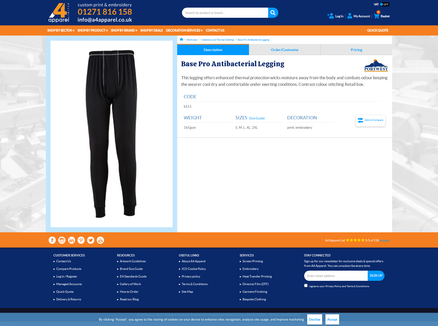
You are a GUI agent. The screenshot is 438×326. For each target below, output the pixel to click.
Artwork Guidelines (133, 261)
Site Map (187, 291)
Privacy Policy (333, 286)
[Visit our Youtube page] (100, 240)
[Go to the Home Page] (181, 39)
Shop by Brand (123, 30)
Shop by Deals (151, 30)
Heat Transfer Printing (257, 276)
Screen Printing (253, 261)
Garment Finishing (255, 291)
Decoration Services (183, 30)
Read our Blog (129, 299)
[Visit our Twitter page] (91, 240)
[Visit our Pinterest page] (81, 240)
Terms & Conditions (195, 284)
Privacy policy (191, 276)
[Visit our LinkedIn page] (71, 240)
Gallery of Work (130, 284)
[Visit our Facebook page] (52, 240)
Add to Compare (373, 120)
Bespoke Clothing (254, 299)
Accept (332, 319)
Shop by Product (91, 30)
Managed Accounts (69, 284)
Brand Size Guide (131, 268)
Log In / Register (66, 276)
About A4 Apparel (194, 261)
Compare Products (68, 268)
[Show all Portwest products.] (376, 65)
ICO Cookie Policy (194, 268)
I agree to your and (339, 286)
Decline (314, 319)
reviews (384, 240)
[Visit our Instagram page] (62, 240)
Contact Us (215, 30)
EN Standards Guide (133, 276)
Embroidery (251, 268)
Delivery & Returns (68, 299)
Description (213, 50)
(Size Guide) (257, 118)
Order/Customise (284, 50)
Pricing (356, 50)
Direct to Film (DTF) (256, 284)
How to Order (129, 291)
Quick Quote (377, 30)
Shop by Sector (59, 30)
